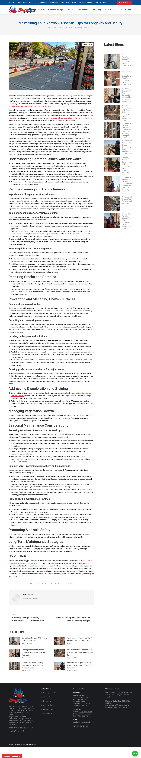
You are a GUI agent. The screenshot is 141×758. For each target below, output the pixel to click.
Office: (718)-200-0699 (19, 2)
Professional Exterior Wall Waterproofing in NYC (127, 200)
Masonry (13, 47)
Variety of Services (50, 693)
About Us (47, 697)
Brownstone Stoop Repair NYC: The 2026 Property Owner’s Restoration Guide (80, 652)
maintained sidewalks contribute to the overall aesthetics (69, 118)
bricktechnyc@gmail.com (83, 722)
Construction (14, 44)
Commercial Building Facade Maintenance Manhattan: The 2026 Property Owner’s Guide (127, 185)
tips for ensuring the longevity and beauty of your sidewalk (30, 106)
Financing (47, 701)
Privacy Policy (48, 709)
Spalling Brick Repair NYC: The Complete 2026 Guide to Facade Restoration (33, 652)
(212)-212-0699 (85, 714)
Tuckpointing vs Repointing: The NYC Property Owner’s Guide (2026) (80, 639)
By (60, 584)
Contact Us (47, 713)
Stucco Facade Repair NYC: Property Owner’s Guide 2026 (35, 639)
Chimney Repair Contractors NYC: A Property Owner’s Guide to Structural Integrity (127, 166)
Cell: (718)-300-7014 (39, 2)
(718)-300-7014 (83, 716)
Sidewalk (13, 50)
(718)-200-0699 (85, 712)
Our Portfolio (48, 705)
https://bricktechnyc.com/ (31, 598)
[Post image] (14, 641)
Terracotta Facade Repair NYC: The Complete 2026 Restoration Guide (126, 221)
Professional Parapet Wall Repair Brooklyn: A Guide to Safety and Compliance (79, 665)
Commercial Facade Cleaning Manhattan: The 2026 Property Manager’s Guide (33, 665)
